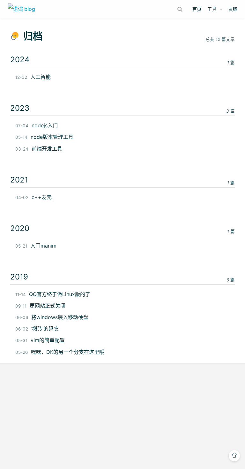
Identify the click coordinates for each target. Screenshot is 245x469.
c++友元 (33, 197)
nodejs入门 (36, 125)
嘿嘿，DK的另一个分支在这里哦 (59, 352)
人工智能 (33, 77)
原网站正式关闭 (40, 305)
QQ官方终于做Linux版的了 (52, 294)
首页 (196, 9)
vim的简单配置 (40, 340)
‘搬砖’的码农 (37, 328)
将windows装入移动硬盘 (51, 317)
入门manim (35, 245)
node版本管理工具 (44, 137)
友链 (232, 9)
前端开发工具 (38, 148)
